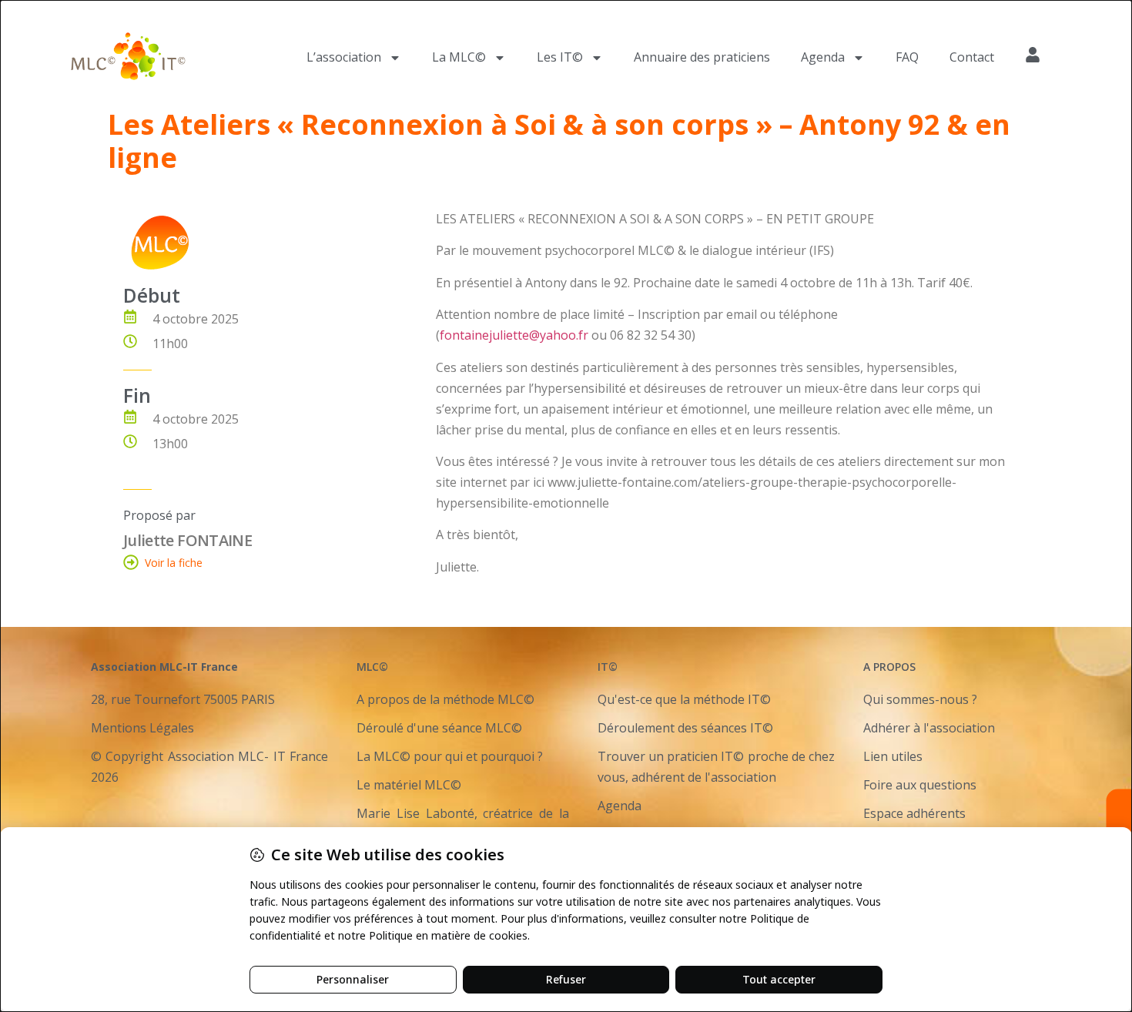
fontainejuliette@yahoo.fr (514, 335)
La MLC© (459, 57)
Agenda (823, 57)
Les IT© (560, 57)
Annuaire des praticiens (702, 57)
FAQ (907, 57)
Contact (971, 57)
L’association (343, 57)
